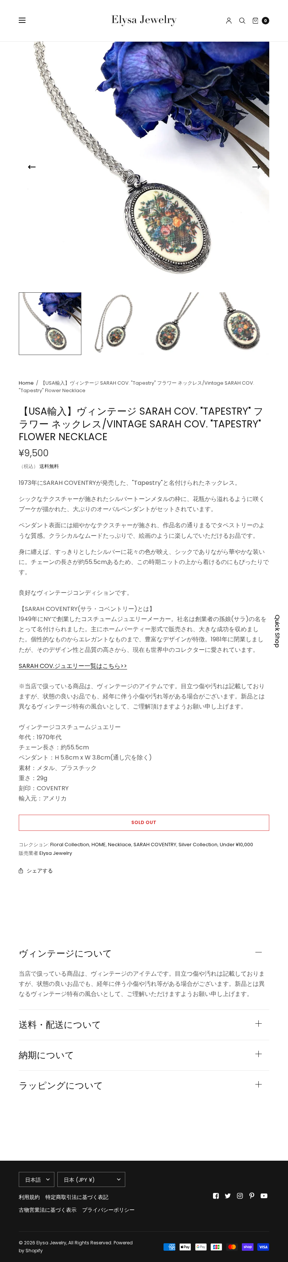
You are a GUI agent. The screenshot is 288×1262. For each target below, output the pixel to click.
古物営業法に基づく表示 (47, 1210)
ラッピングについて (61, 1085)
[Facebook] (216, 1196)
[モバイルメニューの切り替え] (27, 20)
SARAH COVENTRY (155, 844)
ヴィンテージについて (65, 953)
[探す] (242, 20)
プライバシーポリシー (108, 1210)
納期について (46, 1055)
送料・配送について (60, 1024)
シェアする (40, 870)
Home (26, 383)
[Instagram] (240, 1196)
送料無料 (49, 466)
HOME (99, 844)
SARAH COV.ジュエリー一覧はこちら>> (73, 666)
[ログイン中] (229, 20)
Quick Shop (277, 631)
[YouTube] (264, 1196)
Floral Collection (69, 844)
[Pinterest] (252, 1196)
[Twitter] (228, 1196)
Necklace (119, 844)
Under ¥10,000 (236, 844)
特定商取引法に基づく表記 (76, 1197)
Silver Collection (198, 844)
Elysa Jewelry (55, 853)
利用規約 (29, 1197)
